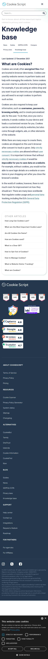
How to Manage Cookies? (15, 258)
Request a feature (10, 528)
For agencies (8, 547)
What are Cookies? (13, 270)
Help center (7, 512)
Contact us (7, 518)
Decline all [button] (35, 649)
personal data (37, 194)
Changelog (7, 418)
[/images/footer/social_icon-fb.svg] (23, 564)
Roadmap (7, 533)
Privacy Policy (8, 378)
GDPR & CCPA (22, 45)
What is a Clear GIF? (13, 245)
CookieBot (7, 432)
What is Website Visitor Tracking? (19, 264)
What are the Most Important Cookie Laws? (23, 227)
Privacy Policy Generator (12, 402)
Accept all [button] (12, 649)
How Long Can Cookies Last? (17, 221)
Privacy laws (7, 50)
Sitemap (6, 413)
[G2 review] (6, 297)
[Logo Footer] (15, 288)
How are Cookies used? (14, 239)
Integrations (8, 523)
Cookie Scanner (9, 397)
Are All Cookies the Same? (16, 233)
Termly (5, 437)
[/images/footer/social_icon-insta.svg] (6, 564)
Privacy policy (15, 630)
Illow (5, 463)
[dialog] (24, 637)
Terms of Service (10, 373)
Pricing (5, 383)
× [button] (45, 618)
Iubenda (6, 448)
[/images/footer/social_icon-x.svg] (14, 564)
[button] (24, 655)
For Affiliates (8, 553)
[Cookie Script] (14, 5)
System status (9, 408)
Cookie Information (10, 453)
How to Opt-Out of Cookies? (16, 252)
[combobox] (42, 618)
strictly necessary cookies (14, 159)
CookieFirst (7, 458)
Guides (12, 45)
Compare (34, 45)
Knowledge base (20, 50)
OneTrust (6, 443)
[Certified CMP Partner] (13, 310)
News (5, 45)
